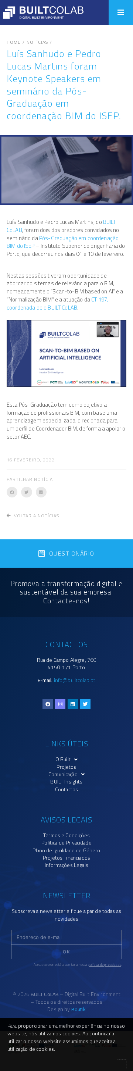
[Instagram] (60, 704)
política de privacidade (104, 964)
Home (14, 42)
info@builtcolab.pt (75, 680)
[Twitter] (85, 704)
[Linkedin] (73, 704)
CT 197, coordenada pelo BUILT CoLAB (57, 303)
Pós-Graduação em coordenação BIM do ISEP (63, 242)
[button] (121, 12)
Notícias (37, 42)
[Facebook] (47, 704)
